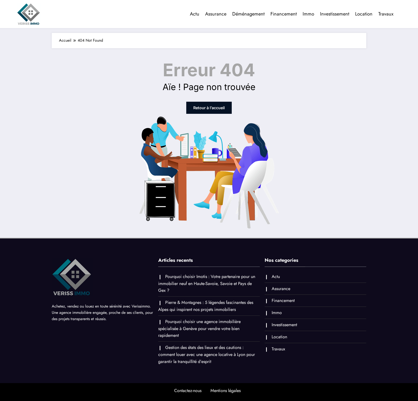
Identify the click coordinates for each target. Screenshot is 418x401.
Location (364, 13)
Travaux (385, 13)
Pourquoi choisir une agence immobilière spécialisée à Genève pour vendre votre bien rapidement (199, 328)
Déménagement (248, 13)
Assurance (215, 13)
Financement (283, 13)
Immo (308, 13)
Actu (194, 13)
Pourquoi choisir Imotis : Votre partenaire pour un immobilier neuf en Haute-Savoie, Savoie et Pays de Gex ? (206, 283)
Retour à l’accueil (209, 107)
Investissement (334, 13)
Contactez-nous (188, 390)
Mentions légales (225, 390)
